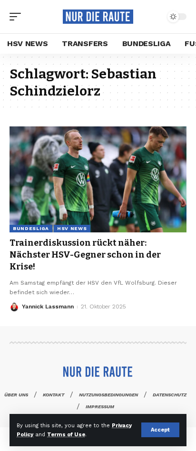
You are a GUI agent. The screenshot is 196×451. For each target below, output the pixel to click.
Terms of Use (66, 435)
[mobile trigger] (18, 16)
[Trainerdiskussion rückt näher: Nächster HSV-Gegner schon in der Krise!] (98, 179)
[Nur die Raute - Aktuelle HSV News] (98, 17)
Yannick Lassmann (48, 306)
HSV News (72, 228)
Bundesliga (31, 228)
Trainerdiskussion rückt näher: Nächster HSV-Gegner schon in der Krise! (85, 255)
